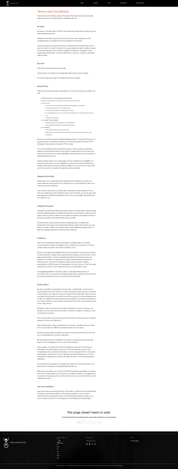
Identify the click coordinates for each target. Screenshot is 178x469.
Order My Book (58, 444)
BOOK (109, 3)
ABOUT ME (95, 3)
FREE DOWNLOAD (140, 3)
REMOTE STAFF (123, 3)
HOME (82, 3)
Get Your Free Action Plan (58, 453)
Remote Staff (60, 443)
